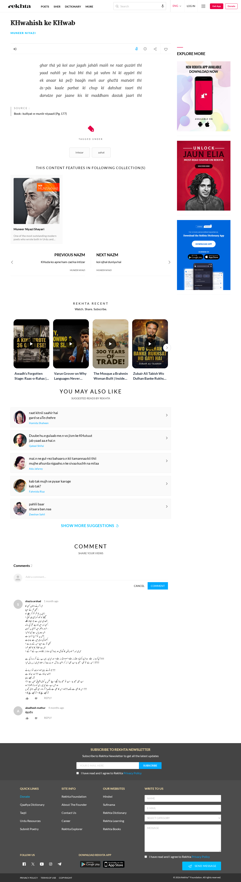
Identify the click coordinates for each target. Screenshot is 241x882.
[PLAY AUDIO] (15, 49)
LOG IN (191, 6)
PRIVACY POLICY (29, 877)
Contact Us (69, 812)
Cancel (139, 585)
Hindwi (107, 796)
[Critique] (145, 48)
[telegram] (59, 864)
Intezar (80, 152)
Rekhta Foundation (74, 796)
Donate (231, 6)
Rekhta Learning (113, 821)
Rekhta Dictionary (115, 812)
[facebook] (24, 864)
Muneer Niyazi (23, 33)
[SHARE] (155, 49)
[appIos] (113, 864)
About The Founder (74, 804)
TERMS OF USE (48, 877)
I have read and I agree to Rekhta (111, 773)
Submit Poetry (29, 829)
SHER (57, 6)
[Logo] (19, 6)
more (89, 6)
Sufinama (109, 804)
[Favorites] (165, 49)
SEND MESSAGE (205, 865)
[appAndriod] (90, 864)
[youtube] (42, 864)
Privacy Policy (133, 773)
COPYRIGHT (65, 877)
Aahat (101, 152)
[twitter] (33, 864)
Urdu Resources (30, 821)
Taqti (23, 812)
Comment (158, 585)
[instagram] (51, 864)
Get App (216, 6)
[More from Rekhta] (203, 6)
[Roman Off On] (136, 48)
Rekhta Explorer (72, 829)
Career (66, 821)
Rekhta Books (112, 829)
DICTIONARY (73, 6)
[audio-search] (162, 6)
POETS (45, 6)
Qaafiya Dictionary (32, 804)
